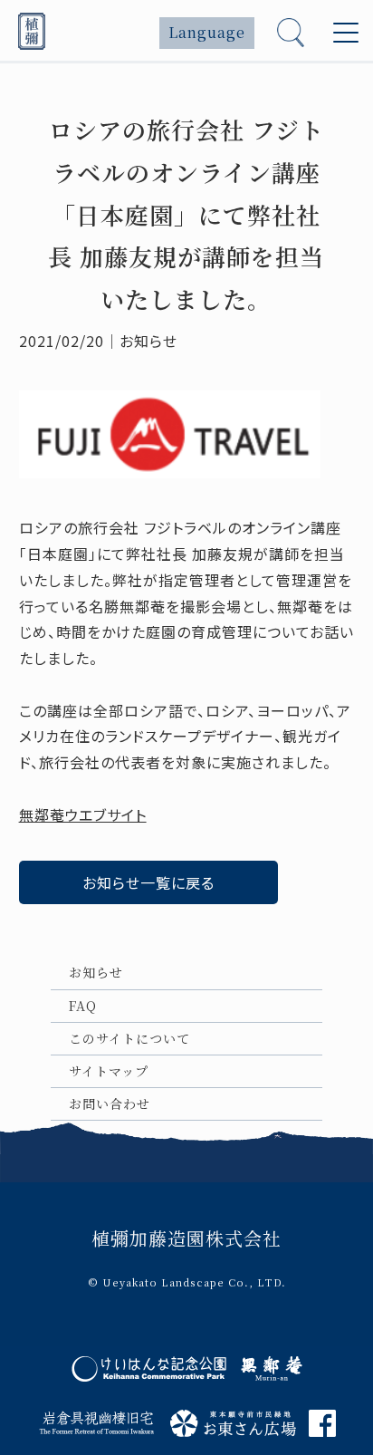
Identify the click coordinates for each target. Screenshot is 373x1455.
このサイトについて (129, 1038)
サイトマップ (108, 1071)
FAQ (83, 1006)
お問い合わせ (109, 1103)
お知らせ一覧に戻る (148, 882)
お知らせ (96, 972)
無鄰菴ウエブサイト (83, 814)
